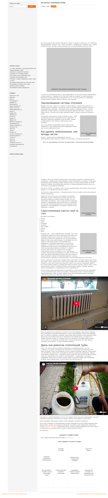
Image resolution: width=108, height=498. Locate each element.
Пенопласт (12, 127)
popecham (12, 95)
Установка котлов (14, 142)
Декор (11, 111)
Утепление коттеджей (61, 449)
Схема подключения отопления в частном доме (60, 471)
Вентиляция (13, 104)
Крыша (11, 118)
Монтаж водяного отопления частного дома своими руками (47, 472)
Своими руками (14, 135)
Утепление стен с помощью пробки (19, 74)
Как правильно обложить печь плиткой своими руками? (91, 494)
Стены (11, 137)
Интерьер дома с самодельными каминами (74, 459)
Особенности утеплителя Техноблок (19, 72)
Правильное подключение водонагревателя (46, 458)
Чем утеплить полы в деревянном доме (20, 75)
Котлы (11, 116)
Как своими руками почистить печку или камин (22, 82)
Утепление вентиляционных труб (18, 77)
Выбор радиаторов (15, 109)
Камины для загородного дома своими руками (14, 494)
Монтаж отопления (15, 122)
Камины (12, 113)
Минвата (12, 120)
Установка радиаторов (16, 144)
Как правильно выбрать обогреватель (19, 87)
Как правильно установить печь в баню (20, 84)
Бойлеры (12, 102)
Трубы (11, 141)
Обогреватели (13, 123)
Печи (11, 129)
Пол (11, 130)
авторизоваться (69, 437)
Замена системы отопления (17, 86)
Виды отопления (14, 106)
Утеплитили (13, 146)
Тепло (11, 139)
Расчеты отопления (15, 134)
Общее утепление (14, 125)
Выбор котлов (13, 108)
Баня (11, 99)
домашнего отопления (50, 426)
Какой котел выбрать (89, 449)
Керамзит (12, 115)
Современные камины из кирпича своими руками (75, 471)
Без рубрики (13, 101)
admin (47, 6)
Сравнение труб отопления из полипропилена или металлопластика (89, 472)
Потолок (12, 132)
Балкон (11, 97)
